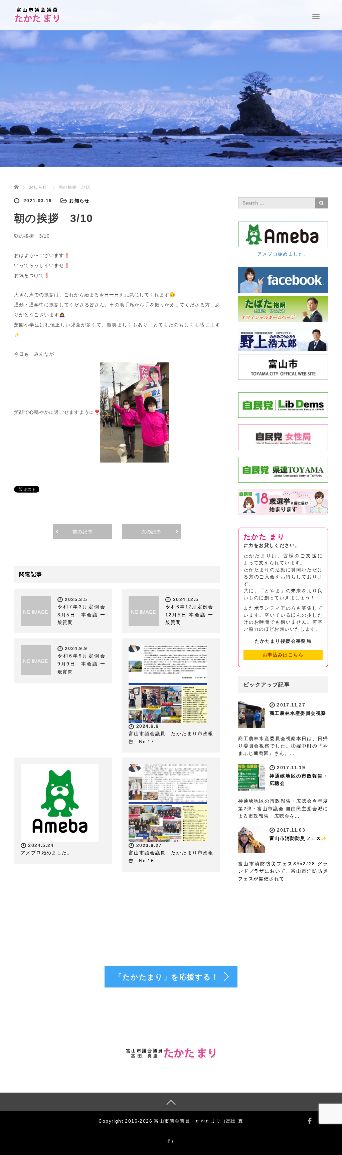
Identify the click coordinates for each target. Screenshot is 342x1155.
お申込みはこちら (283, 654)
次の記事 (151, 531)
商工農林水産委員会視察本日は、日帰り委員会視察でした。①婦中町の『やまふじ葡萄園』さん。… (283, 746)
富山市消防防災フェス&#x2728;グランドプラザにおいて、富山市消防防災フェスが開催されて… (283, 871)
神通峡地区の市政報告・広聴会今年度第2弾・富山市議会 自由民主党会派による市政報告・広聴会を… (283, 808)
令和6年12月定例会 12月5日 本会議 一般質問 (189, 614)
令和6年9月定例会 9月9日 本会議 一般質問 (84, 663)
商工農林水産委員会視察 (298, 713)
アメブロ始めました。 (46, 852)
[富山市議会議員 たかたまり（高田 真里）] (37, 14)
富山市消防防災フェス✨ (298, 838)
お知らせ (38, 187)
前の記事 (82, 531)
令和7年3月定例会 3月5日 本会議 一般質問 (84, 614)
